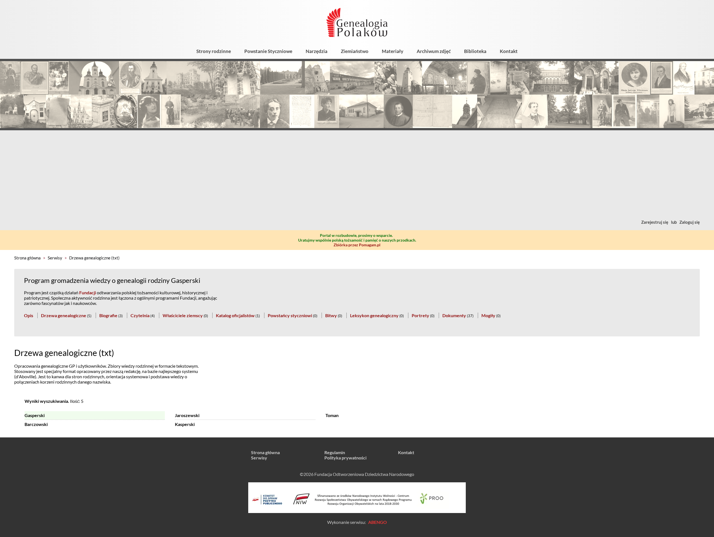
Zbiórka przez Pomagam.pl (357, 244)
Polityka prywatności (345, 457)
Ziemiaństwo (354, 51)
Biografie (108, 315)
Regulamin (334, 452)
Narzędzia (316, 51)
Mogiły (488, 315)
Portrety (420, 315)
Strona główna (27, 257)
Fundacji (87, 292)
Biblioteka (475, 51)
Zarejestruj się (654, 222)
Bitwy (331, 315)
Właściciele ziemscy (183, 315)
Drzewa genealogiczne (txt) (94, 257)
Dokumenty (454, 315)
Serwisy (55, 257)
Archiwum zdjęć (434, 51)
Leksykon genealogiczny (374, 315)
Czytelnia (140, 315)
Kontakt (509, 51)
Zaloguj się (689, 222)
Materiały (392, 51)
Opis (28, 315)
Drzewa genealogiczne (63, 315)
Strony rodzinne (213, 51)
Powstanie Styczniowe (268, 51)
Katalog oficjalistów (235, 315)
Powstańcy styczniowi (290, 315)
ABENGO (377, 522)
